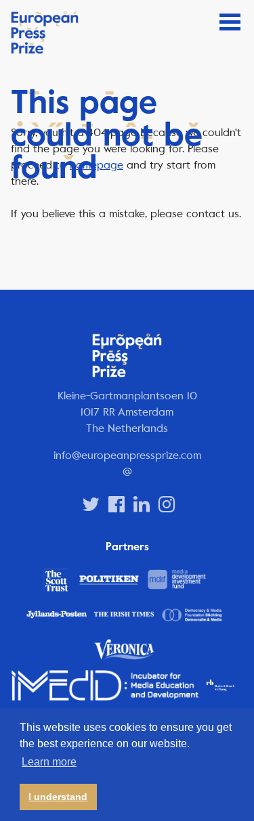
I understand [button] (57, 796)
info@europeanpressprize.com (127, 455)
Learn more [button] (49, 762)
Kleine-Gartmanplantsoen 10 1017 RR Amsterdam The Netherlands (127, 412)
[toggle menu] (229, 22)
